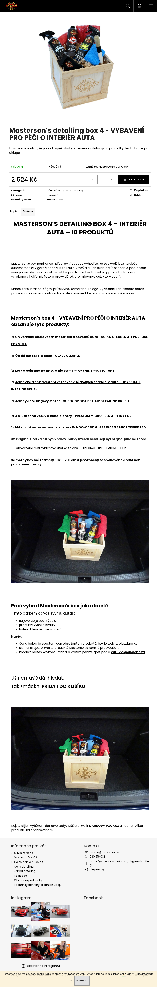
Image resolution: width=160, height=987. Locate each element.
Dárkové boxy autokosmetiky (65, 190)
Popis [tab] (13, 211)
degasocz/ (97, 869)
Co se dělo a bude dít (28, 862)
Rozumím (81, 980)
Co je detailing (24, 866)
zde (70, 980)
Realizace (20, 876)
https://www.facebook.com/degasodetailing (119, 863)
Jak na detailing (24, 871)
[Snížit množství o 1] (93, 179)
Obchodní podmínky (28, 880)
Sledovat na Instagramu (43, 966)
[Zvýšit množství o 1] (111, 179)
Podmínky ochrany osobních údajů (37, 885)
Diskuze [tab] (28, 211)
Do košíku (136, 179)
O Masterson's (23, 853)
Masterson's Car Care (113, 167)
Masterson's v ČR (25, 857)
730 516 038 (98, 857)
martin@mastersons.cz (106, 852)
